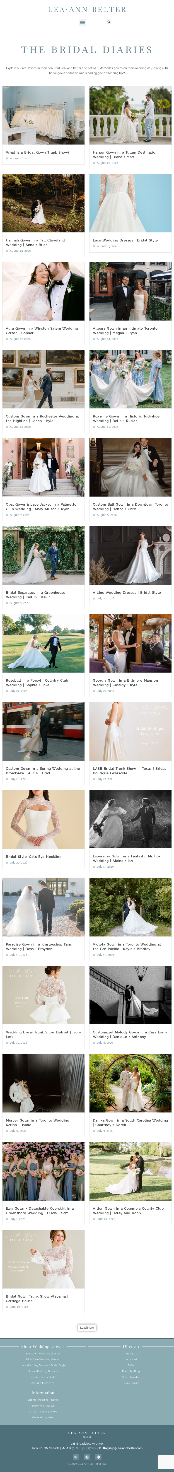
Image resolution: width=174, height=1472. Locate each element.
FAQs (131, 1365)
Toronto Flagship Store (43, 1411)
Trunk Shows (131, 1383)
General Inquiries (42, 1417)
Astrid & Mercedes (42, 1383)
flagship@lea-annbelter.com (123, 1448)
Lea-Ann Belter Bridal (43, 1377)
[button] (82, 22)
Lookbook (131, 1359)
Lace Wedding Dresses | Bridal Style (125, 240)
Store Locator (131, 1377)
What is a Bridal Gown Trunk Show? (38, 152)
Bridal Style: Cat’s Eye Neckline (33, 857)
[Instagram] (76, 1457)
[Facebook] (87, 1457)
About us (131, 1353)
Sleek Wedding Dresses (43, 1371)
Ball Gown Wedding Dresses (43, 1353)
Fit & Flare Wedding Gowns (43, 1359)
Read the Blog (131, 1371)
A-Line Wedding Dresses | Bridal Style (127, 593)
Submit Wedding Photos (43, 1399)
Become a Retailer (42, 1405)
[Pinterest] (98, 1457)
